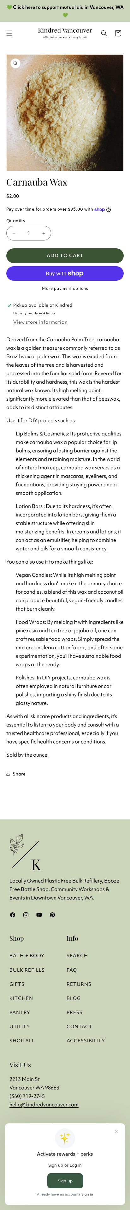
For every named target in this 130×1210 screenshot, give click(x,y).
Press (75, 1012)
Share (19, 774)
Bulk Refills (27, 970)
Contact (79, 1026)
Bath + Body (26, 956)
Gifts (17, 984)
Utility (19, 1026)
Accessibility (86, 1041)
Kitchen (21, 998)
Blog (74, 998)
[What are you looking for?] (104, 33)
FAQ (72, 970)
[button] (118, 33)
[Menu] (9, 33)
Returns (79, 984)
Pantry (19, 1012)
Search (77, 956)
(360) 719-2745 (27, 1096)
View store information (40, 322)
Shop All (22, 1041)
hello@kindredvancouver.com (44, 1104)
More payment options (65, 288)
